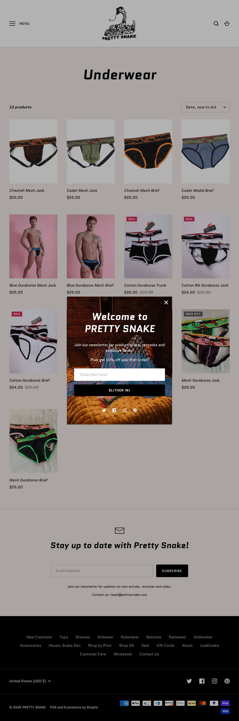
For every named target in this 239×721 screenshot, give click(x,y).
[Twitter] (104, 410)
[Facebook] (114, 410)
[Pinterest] (135, 410)
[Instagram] (125, 410)
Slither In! (119, 390)
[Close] (166, 302)
